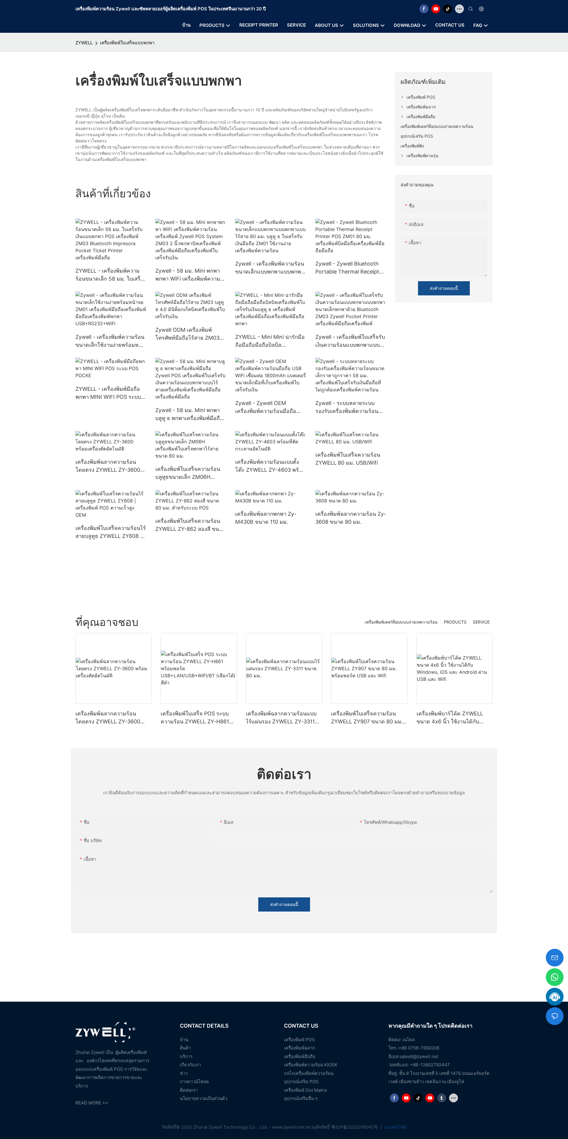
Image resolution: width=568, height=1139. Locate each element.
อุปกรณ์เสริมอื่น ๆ (300, 1098)
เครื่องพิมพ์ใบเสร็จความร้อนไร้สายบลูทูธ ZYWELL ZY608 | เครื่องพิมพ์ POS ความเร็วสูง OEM (110, 532)
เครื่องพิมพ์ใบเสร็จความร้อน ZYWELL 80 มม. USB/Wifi (347, 459)
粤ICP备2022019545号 (355, 1127)
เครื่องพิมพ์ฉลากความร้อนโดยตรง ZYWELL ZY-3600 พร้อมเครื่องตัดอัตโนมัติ (107, 466)
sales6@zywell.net (418, 1056)
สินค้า (185, 1048)
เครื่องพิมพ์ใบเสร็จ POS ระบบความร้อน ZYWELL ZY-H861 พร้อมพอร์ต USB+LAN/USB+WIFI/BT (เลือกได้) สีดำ (199, 717)
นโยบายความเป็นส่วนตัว (203, 1098)
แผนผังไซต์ (394, 1127)
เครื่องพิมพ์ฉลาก (299, 1048)
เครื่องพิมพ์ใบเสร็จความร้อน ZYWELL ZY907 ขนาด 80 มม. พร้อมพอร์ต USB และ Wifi (367, 717)
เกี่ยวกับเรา (190, 1065)
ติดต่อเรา (189, 1090)
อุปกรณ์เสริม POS (301, 1081)
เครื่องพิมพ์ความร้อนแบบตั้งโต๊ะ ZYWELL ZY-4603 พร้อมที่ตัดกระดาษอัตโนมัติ (270, 466)
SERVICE (481, 621)
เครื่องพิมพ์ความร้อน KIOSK (311, 1065)
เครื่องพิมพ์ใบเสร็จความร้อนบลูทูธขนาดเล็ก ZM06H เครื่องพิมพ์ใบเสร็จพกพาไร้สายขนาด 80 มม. (190, 473)
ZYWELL (84, 42)
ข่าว (184, 1073)
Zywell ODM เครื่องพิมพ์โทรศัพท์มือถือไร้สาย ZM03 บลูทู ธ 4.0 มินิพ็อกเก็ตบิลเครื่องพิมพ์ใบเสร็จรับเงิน (187, 334)
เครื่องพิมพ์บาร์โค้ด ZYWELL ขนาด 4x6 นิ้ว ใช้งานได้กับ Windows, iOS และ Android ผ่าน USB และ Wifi (450, 717)
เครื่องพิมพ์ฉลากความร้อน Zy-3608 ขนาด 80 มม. (350, 518)
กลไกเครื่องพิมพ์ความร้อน (308, 1073)
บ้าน (184, 1039)
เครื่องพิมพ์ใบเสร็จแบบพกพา (127, 42)
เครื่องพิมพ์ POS (299, 1039)
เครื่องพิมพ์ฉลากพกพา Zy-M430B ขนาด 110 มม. (265, 518)
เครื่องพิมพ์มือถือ (299, 1056)
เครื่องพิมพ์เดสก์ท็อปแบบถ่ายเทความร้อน (401, 621)
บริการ (186, 1056)
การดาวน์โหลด (194, 1081)
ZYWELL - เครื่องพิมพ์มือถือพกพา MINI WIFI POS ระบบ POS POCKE (108, 393)
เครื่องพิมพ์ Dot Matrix (305, 1090)
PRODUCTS (455, 621)
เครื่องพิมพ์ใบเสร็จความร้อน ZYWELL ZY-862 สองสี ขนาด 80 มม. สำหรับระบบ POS (190, 525)
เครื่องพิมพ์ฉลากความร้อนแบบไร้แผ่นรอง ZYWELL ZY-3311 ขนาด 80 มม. (281, 717)
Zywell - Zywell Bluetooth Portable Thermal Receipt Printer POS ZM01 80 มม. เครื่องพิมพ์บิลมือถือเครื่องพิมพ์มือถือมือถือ (350, 268)
